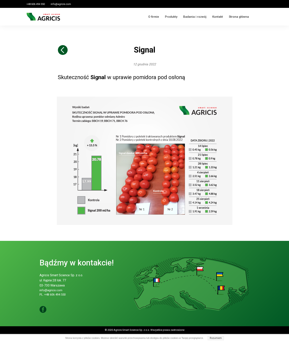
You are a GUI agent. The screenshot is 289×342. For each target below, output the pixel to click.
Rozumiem (216, 338)
